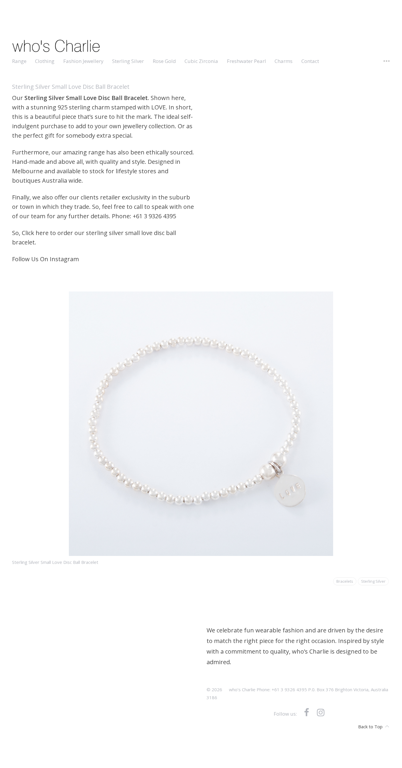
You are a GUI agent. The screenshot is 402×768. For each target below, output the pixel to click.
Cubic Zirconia (201, 61)
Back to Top (370, 726)
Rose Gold (164, 61)
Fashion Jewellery (83, 61)
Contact (310, 61)
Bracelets (344, 581)
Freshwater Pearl (246, 61)
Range (19, 61)
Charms (284, 61)
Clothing (44, 61)
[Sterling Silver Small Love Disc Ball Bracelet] (201, 551)
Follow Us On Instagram (45, 259)
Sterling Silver (128, 61)
